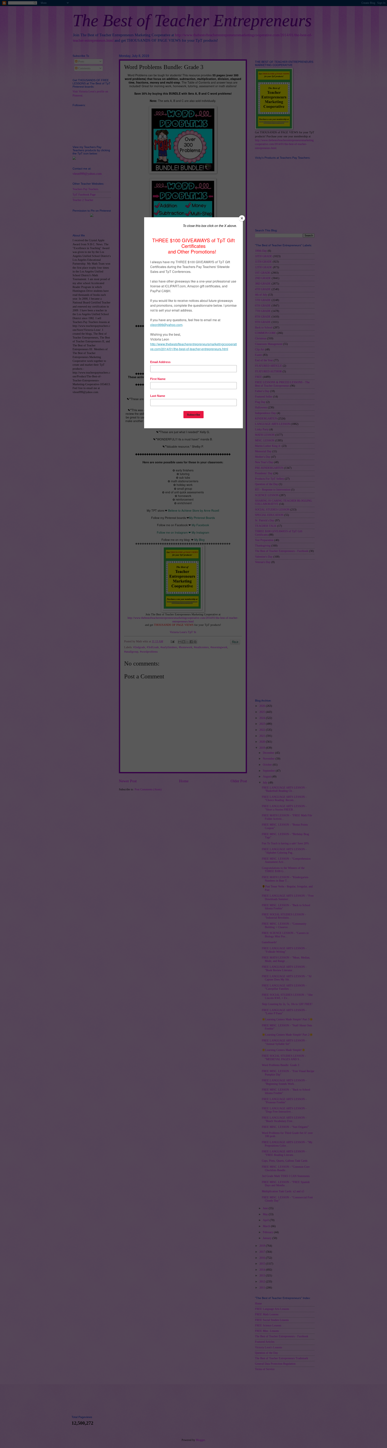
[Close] (242, 218)
